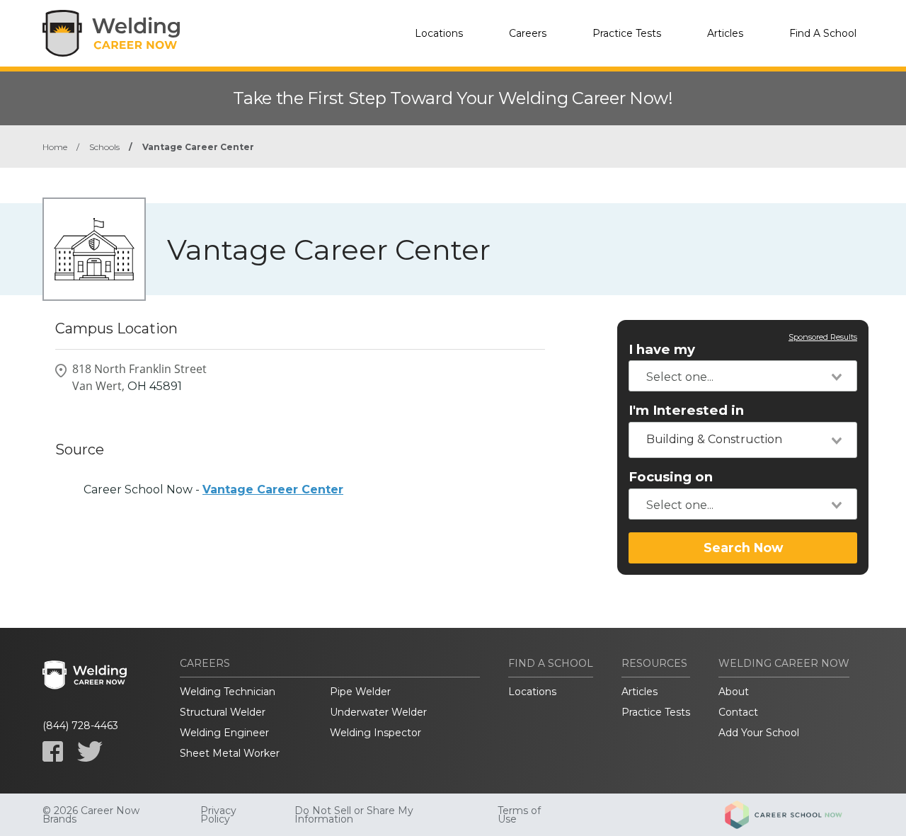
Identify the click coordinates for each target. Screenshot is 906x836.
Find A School (822, 33)
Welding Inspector (375, 732)
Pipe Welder (360, 691)
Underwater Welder (378, 712)
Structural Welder (222, 712)
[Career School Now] (794, 815)
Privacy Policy (218, 814)
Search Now (743, 547)
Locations (439, 33)
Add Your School (758, 732)
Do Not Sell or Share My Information (353, 814)
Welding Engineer (224, 732)
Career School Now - (213, 489)
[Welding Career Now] (113, 33)
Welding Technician (227, 691)
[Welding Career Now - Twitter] (90, 751)
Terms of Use (519, 814)
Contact (738, 712)
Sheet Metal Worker (230, 753)
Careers (527, 33)
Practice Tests (626, 33)
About (733, 691)
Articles (725, 33)
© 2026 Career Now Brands (90, 814)
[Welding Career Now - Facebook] (52, 751)
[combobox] (742, 376)
